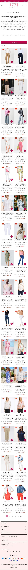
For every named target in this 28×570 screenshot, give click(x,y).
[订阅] (26, 540)
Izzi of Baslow (7, 564)
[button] (23, 5)
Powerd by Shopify (14, 567)
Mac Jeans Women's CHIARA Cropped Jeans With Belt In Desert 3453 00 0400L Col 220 (7, 98)
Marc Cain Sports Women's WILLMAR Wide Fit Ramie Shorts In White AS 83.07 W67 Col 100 (7, 156)
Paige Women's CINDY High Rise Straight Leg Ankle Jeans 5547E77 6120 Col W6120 (20, 270)
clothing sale (6, 35)
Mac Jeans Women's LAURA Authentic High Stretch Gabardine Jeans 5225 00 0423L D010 (21, 98)
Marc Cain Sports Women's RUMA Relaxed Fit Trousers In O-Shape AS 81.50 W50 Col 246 (21, 156)
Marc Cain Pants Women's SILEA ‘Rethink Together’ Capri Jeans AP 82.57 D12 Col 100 (21, 475)
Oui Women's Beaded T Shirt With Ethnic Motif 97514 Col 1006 (21, 241)
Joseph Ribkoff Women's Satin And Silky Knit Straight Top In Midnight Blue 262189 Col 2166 (21, 446)
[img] (5, 73)
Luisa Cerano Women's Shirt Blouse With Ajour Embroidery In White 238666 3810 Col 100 (7, 68)
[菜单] (1, 5)
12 (18, 516)
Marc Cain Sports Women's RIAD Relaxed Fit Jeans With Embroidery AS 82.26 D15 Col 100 (7, 185)
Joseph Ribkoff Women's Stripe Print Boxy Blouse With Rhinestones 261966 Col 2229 (20, 127)
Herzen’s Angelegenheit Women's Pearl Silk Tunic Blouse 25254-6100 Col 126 (7, 417)
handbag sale (21, 35)
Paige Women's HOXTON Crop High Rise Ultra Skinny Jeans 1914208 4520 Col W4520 (20, 329)
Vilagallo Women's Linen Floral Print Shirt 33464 (20, 213)
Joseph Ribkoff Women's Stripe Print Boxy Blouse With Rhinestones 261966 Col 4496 (7, 127)
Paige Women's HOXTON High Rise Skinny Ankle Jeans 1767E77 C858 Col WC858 (7, 329)
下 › (21, 516)
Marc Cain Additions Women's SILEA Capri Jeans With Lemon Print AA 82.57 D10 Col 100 (20, 185)
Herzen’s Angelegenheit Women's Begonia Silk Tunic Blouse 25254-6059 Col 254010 (21, 417)
